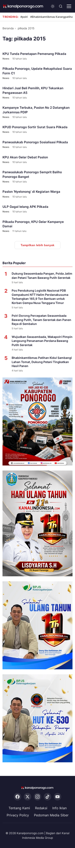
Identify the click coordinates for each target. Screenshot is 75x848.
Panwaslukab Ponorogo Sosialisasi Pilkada (35, 142)
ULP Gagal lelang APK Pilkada (25, 207)
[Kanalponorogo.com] (23, 6)
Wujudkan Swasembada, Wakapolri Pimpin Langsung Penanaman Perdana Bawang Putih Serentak (42, 341)
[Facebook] (17, 796)
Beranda (8, 28)
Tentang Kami (19, 808)
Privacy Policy (18, 815)
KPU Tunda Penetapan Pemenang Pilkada (34, 54)
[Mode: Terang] (52, 6)
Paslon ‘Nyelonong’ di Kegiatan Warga (31, 192)
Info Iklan (59, 808)
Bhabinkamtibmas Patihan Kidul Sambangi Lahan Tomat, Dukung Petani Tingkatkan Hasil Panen (42, 362)
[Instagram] (37, 796)
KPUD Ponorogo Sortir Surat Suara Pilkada (35, 127)
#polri (24, 16)
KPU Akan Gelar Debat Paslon (25, 157)
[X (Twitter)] (27, 796)
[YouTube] (57, 796)
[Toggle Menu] (69, 6)
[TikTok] (47, 796)
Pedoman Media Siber (51, 815)
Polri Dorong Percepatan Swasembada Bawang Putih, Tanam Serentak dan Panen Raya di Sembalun (41, 320)
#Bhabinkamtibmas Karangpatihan (52, 16)
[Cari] (60, 6)
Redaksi (41, 808)
